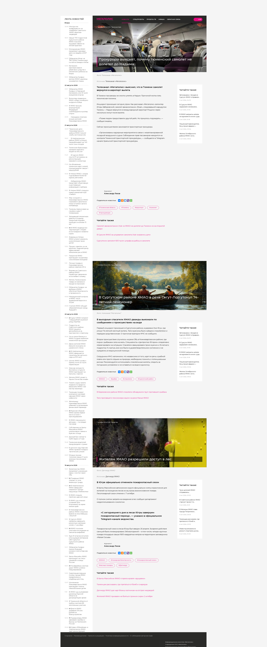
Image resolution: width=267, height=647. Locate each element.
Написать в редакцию (96, 636)
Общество (114, 422)
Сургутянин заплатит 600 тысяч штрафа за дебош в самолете (123, 241)
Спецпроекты (138, 19)
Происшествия (116, 27)
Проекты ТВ (151, 19)
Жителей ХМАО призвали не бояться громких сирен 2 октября (124, 596)
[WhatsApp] (131, 200)
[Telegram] (125, 200)
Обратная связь (173, 19)
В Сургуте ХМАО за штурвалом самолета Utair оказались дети (124, 235)
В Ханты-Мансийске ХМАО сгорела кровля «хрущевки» (121, 579)
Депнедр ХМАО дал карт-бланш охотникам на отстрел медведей (125, 590)
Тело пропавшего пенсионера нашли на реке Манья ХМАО (123, 398)
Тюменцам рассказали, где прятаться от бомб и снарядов (122, 584)
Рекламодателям (80, 636)
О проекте (68, 636)
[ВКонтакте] (119, 200)
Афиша (161, 19)
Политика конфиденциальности (116, 636)
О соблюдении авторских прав (141, 636)
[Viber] (128, 200)
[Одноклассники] (122, 200)
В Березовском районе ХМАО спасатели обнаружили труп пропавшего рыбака (132, 392)
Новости (125, 19)
